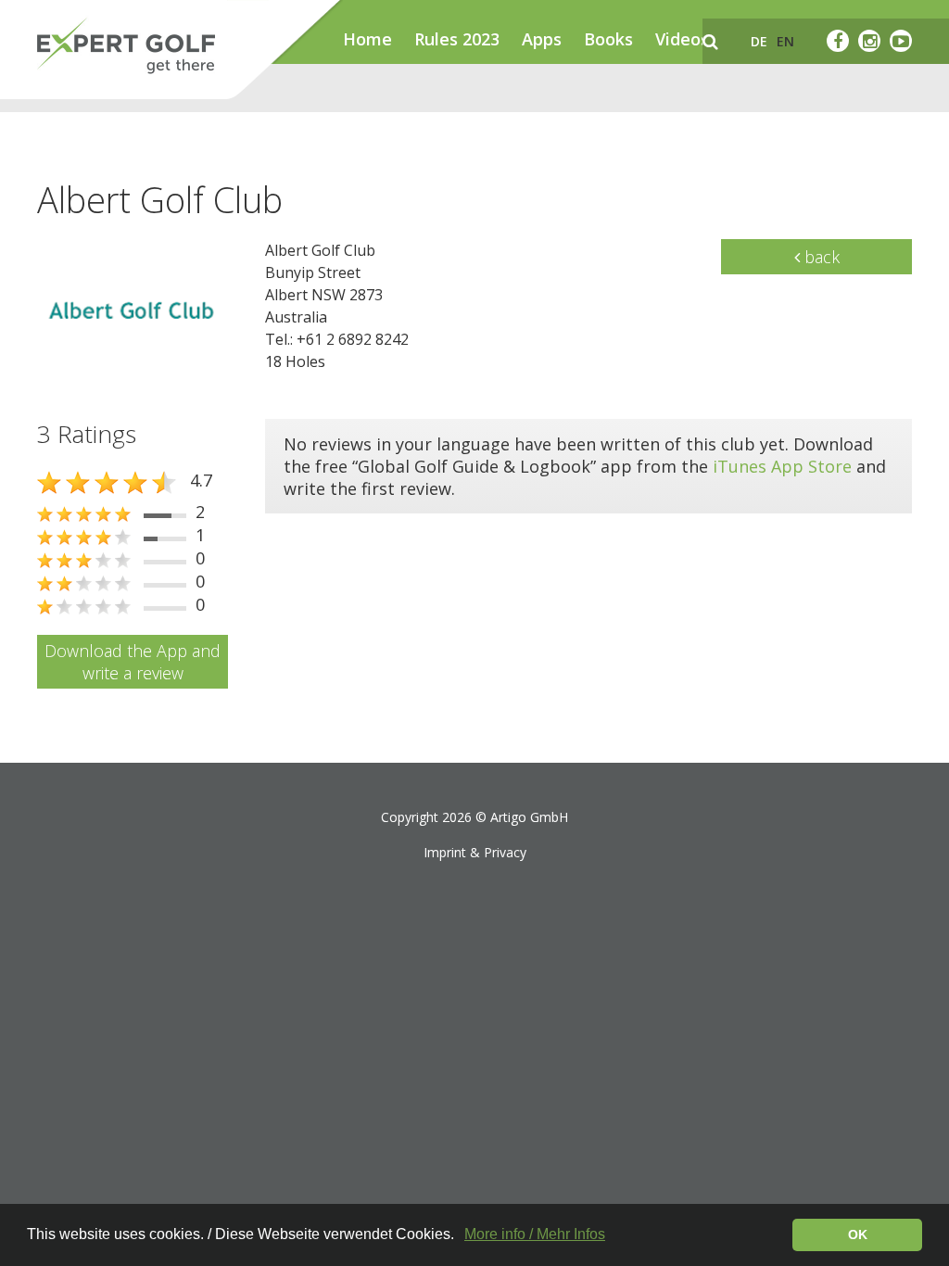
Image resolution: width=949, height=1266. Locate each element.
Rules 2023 (457, 39)
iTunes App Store (782, 466)
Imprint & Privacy (475, 852)
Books (608, 39)
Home (367, 39)
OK (857, 1234)
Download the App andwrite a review (132, 661)
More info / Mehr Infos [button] (534, 1234)
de (759, 41)
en (785, 41)
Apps (542, 39)
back (820, 257)
